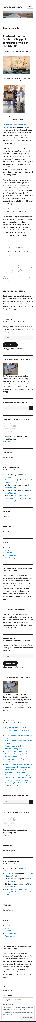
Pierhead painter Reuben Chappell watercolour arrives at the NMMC (17, 41)
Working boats (7, 271)
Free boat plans (8, 995)
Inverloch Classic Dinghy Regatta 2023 (19, 764)
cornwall (15, 271)
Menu (30, 7)
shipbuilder (6, 279)
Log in (7, 550)
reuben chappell (13, 277)
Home (5, 986)
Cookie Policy (9, 1014)
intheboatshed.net (13, 7)
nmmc (22, 275)
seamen (26, 277)
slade (12, 279)
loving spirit (13, 273)
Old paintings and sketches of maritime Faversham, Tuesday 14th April (17, 730)
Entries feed (9, 553)
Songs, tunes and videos (12, 1000)
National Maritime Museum (11, 275)
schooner (21, 277)
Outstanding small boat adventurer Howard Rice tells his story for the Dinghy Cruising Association (17, 769)
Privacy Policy (8, 1004)
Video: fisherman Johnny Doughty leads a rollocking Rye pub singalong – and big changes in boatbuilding (19, 777)
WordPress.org (10, 558)
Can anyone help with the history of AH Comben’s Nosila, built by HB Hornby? (18, 498)
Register (8, 547)
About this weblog (9, 990)
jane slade (6, 273)
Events (5, 269)
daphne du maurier (25, 271)
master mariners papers (24, 273)
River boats (17, 269)
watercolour (17, 279)
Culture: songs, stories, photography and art (18, 267)
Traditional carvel (26, 269)
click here (6, 442)
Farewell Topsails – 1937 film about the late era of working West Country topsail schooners (18, 753)
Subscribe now (10, 345)
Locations (10, 269)
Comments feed (10, 555)
